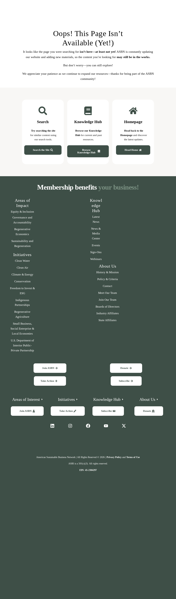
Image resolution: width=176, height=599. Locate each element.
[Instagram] (70, 426)
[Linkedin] (52, 426)
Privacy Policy (114, 457)
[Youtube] (106, 426)
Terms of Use (133, 457)
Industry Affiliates (107, 313)
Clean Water (22, 260)
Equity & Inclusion (22, 211)
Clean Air (22, 267)
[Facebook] (88, 426)
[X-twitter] (123, 426)
